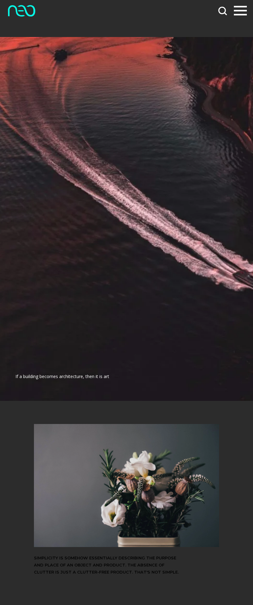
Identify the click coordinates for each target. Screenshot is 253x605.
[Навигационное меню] (240, 11)
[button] (222, 10)
